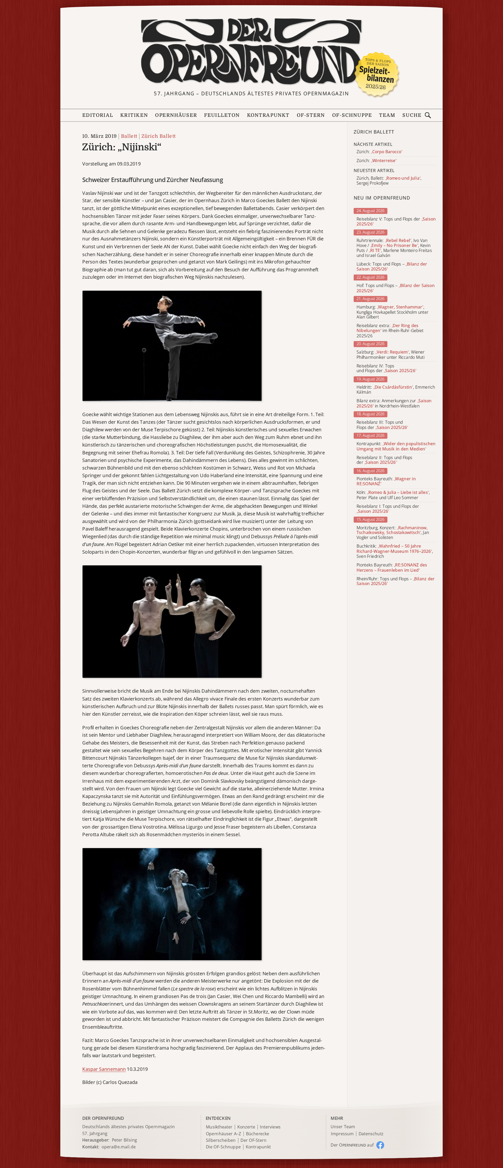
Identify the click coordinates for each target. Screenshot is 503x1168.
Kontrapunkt (268, 115)
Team (387, 115)
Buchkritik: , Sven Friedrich (395, 551)
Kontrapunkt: (396, 446)
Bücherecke (257, 1133)
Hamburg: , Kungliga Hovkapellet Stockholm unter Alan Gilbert (393, 312)
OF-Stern (311, 115)
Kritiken (134, 115)
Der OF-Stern (253, 1140)
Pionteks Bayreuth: (386, 481)
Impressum (342, 1133)
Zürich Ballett (158, 136)
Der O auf (352, 1145)
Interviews (270, 1127)
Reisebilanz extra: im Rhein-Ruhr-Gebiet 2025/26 (390, 330)
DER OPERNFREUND (103, 1118)
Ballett (129, 136)
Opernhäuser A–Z (223, 1133)
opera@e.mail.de (119, 1146)
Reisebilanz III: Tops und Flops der (382, 425)
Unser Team (343, 1127)
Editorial (97, 115)
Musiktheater (219, 1127)
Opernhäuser (176, 115)
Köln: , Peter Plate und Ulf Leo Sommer (393, 495)
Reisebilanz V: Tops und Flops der (396, 222)
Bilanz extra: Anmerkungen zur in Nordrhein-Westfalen (394, 404)
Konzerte (246, 1127)
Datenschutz (371, 1133)
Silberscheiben (221, 1140)
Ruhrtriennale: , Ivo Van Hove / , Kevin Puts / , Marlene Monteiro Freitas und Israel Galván (394, 248)
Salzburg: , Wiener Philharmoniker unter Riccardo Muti (391, 355)
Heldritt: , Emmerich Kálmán (396, 390)
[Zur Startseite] (251, 51)
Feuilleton (222, 115)
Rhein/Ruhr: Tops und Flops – (396, 581)
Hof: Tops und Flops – (396, 288)
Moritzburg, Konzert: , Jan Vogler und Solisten (393, 532)
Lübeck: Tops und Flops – (392, 267)
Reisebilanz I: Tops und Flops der (388, 509)
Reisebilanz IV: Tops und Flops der (386, 368)
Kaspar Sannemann (104, 1069)
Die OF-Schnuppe (223, 1147)
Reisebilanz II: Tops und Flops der (384, 460)
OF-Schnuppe (352, 115)
